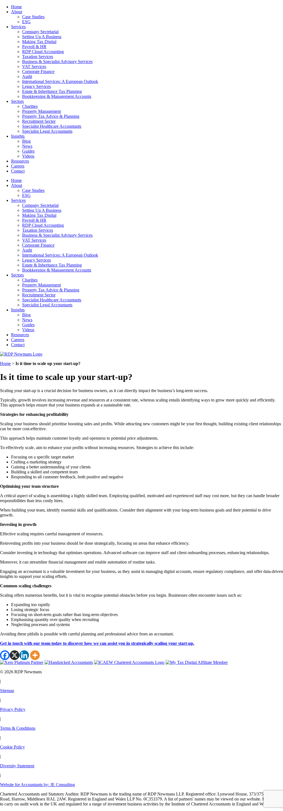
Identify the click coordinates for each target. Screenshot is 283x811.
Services (18, 26)
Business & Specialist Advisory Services (57, 61)
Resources (20, 161)
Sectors (17, 101)
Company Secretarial (40, 31)
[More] (35, 655)
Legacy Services (36, 86)
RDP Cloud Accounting (43, 51)
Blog (26, 141)
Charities (30, 106)
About (16, 11)
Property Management (41, 111)
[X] (14, 655)
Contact (18, 171)
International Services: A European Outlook (60, 81)
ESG (26, 21)
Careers (17, 166)
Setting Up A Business (41, 36)
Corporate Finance (38, 71)
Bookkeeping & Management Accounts (56, 96)
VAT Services (34, 66)
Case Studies (33, 16)
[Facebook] (5, 655)
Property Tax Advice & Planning (50, 116)
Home (16, 6)
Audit (27, 76)
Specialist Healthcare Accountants (51, 126)
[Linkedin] (24, 655)
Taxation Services (37, 56)
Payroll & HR (34, 46)
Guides (28, 151)
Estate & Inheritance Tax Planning (52, 91)
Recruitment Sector (39, 121)
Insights (18, 136)
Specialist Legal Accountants (47, 131)
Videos (28, 156)
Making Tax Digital (39, 41)
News (27, 146)
